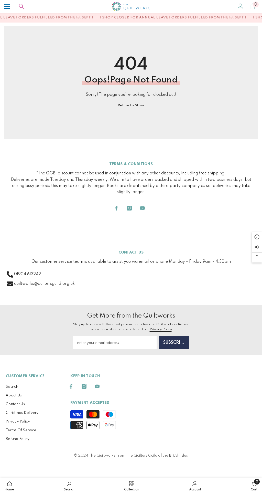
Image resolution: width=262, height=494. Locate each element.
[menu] (7, 6)
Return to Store (131, 105)
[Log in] (240, 6)
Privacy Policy (161, 329)
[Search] (21, 6)
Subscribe (174, 343)
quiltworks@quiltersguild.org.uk (44, 284)
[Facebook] (116, 208)
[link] (69, 486)
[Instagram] (129, 208)
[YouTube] (142, 208)
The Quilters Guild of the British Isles (157, 455)
